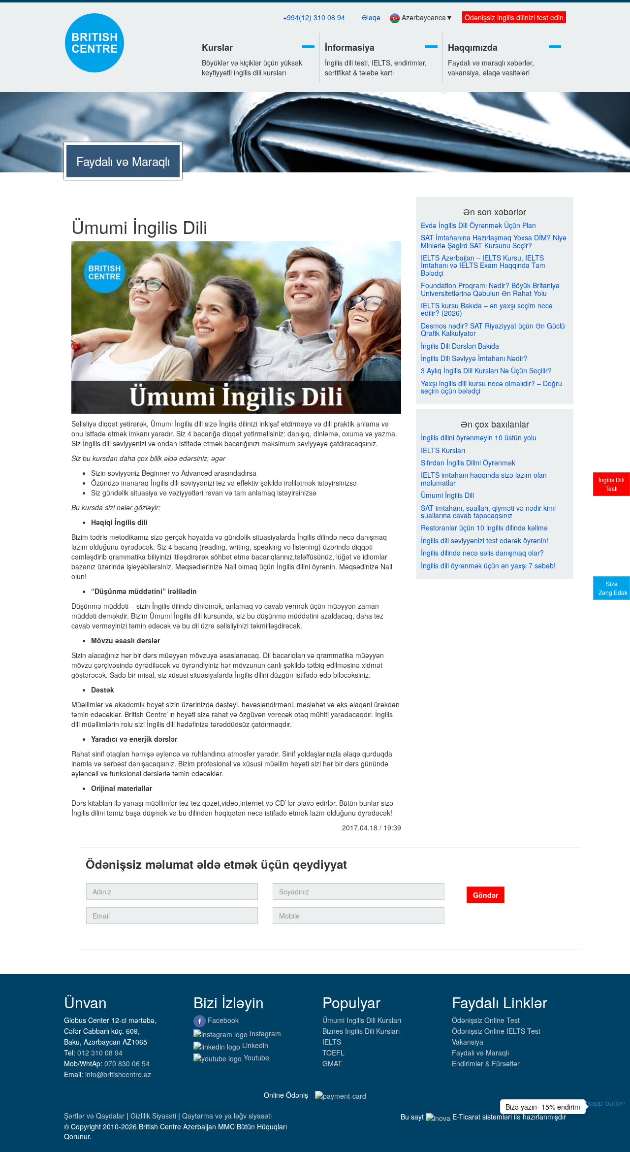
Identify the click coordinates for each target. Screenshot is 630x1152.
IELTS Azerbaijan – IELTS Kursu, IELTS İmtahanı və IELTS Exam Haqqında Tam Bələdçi (483, 265)
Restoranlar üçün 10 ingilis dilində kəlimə (484, 527)
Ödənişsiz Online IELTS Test (496, 1031)
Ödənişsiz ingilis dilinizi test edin (514, 17)
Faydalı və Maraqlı (480, 1052)
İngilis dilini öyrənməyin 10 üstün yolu (478, 437)
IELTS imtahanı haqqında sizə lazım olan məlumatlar (484, 479)
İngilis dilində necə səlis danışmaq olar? (482, 553)
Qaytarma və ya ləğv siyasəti (227, 1115)
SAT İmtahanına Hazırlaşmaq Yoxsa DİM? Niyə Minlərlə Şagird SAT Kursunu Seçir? (494, 241)
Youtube (255, 1057)
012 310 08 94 (100, 1052)
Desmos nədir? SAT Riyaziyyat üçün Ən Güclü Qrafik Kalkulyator (493, 329)
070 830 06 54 (127, 1063)
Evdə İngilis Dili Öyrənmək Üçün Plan (478, 225)
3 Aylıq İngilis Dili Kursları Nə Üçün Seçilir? (486, 370)
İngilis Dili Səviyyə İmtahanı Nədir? (474, 358)
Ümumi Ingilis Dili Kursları (361, 1020)
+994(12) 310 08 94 (314, 17)
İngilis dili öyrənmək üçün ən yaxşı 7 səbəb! (488, 565)
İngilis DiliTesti (611, 484)
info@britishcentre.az (118, 1074)
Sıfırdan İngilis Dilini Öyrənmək (468, 462)
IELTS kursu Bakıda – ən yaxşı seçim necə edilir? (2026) (487, 309)
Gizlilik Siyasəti (154, 1115)
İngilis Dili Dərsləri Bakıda (460, 346)
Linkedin (254, 1045)
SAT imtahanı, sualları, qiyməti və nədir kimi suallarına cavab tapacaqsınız (488, 512)
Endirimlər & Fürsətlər (486, 1063)
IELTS (331, 1042)
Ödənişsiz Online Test (486, 1020)
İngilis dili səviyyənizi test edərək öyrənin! (484, 540)
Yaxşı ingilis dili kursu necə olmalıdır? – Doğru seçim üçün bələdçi (491, 387)
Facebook (222, 1020)
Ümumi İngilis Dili (447, 495)
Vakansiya (467, 1042)
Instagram (264, 1033)
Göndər (485, 895)
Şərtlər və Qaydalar (95, 1115)
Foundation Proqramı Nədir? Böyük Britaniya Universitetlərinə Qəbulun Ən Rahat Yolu (490, 289)
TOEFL (333, 1052)
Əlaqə (371, 17)
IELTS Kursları (443, 450)
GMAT (332, 1063)
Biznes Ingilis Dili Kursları (361, 1031)
